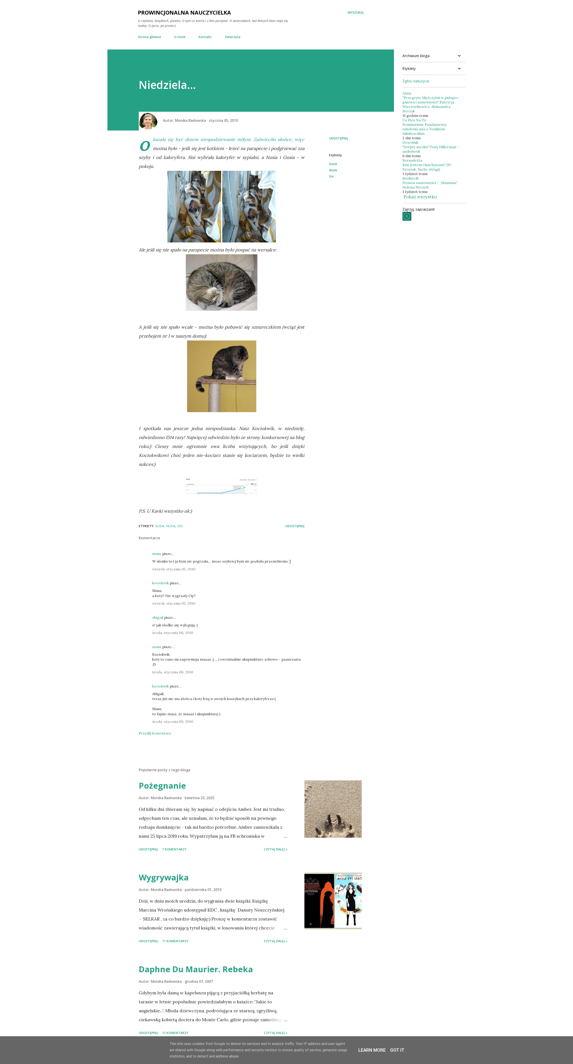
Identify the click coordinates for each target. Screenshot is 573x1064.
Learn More (372, 1050)
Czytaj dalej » (275, 849)
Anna (406, 93)
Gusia (333, 164)
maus (156, 553)
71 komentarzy (175, 941)
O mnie (179, 37)
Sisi (331, 176)
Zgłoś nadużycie (415, 81)
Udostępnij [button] (338, 138)
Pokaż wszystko (420, 196)
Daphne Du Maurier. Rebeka (196, 969)
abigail (157, 617)
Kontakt (205, 37)
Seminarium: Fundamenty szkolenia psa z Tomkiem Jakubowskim (424, 129)
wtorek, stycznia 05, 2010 (173, 569)
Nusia (333, 170)
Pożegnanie (162, 785)
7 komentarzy (174, 849)
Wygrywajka (164, 877)
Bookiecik (410, 178)
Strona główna (149, 37)
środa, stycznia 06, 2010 (172, 632)
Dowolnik (410, 142)
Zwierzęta (232, 37)
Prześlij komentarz (155, 733)
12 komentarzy (175, 1033)
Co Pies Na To (414, 120)
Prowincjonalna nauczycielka (184, 12)
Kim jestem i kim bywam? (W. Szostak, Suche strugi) (427, 167)
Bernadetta (412, 160)
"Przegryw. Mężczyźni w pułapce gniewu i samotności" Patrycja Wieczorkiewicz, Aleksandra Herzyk (430, 104)
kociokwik (160, 583)
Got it (397, 1050)
